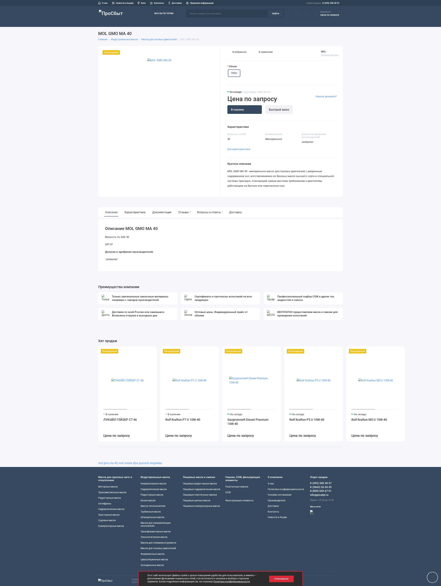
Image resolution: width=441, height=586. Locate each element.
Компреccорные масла (111, 526)
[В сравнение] (145, 351)
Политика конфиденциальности (286, 489)
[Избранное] (306, 13)
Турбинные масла (151, 511)
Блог (143, 3)
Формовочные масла (153, 554)
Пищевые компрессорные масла (201, 506)
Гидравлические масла (111, 509)
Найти (275, 13)
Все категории (163, 13)
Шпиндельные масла (152, 517)
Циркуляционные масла (154, 559)
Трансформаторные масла (156, 531)
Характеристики (134, 212)
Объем (233, 66)
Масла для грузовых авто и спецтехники (168, 22)
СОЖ (201, 22)
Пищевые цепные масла (196, 500)
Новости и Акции (124, 3)
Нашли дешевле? (326, 96)
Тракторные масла (109, 514)
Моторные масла (108, 486)
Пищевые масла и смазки (287, 22)
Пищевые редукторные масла (200, 483)
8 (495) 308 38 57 (322, 3)
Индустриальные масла (222, 22)
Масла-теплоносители (153, 506)
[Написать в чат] (432, 577)
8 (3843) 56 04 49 (321, 487)
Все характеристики (238, 149)
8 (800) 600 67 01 (321, 491)
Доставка (177, 3)
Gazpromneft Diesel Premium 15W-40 (248, 422)
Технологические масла (154, 537)
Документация (161, 212)
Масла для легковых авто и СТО (118, 22)
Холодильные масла (152, 565)
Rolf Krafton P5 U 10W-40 (306, 419)
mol (121, 463)
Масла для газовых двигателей (158, 548)
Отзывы (184, 212)
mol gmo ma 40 (107, 463)
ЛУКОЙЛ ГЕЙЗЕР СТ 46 (120, 419)
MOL (323, 51)
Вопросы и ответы (209, 212)
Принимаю (281, 579)
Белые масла (148, 500)
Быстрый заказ (279, 109)
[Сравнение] (297, 13)
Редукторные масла (109, 497)
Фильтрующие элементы (323, 22)
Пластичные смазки (255, 22)
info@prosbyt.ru (319, 494)
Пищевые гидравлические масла (201, 489)
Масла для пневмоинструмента (158, 542)
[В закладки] (152, 351)
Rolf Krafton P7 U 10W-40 (182, 419)
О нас (105, 3)
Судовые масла (107, 520)
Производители (351, 22)
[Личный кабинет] (287, 13)
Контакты (159, 3)
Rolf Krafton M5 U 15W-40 (369, 419)
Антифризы (104, 503)
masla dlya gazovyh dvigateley (143, 463)
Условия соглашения (279, 494)
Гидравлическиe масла (154, 489)
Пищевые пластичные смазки (200, 494)
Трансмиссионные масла (112, 492)
